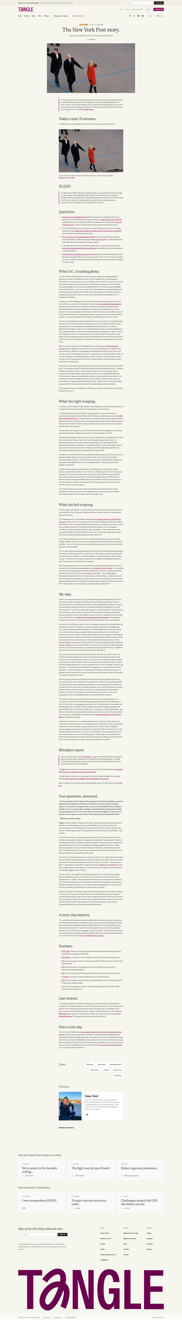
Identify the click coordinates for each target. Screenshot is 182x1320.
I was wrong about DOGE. (39, 1200)
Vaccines (77, 1208)
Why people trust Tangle (131, 1233)
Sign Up (157, 9)
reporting (112, 865)
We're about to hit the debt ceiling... (39, 1169)
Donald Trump (117, 1070)
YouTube (149, 1249)
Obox (37, 1317)
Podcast (102, 1244)
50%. (63, 980)
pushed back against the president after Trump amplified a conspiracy (97, 231)
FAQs (125, 1244)
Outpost (32, 1317)
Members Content (105, 1238)
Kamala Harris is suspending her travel (74, 217)
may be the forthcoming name (111, 1045)
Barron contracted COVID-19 (111, 220)
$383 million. (66, 957)
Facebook (150, 1244)
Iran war (126, 1208)
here (63, 645)
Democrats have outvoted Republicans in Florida (78, 237)
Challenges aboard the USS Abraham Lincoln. (139, 1202)
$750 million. (66, 951)
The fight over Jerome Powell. (90, 1168)
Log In (148, 9)
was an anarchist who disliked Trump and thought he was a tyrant (87, 779)
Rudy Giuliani (118, 1075)
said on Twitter (101, 240)
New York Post (94, 1070)
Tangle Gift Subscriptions (108, 1255)
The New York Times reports (94, 936)
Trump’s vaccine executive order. (88, 1202)
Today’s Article (104, 1233)
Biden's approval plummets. (139, 1168)
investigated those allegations (111, 304)
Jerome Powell (79, 1175)
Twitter (149, 1233)
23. (63, 987)
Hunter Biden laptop (116, 1064)
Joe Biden (106, 1070)
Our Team (126, 1249)
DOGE (23, 1208)
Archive (102, 1249)
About (126, 1228)
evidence (102, 865)
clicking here (88, 109)
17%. (63, 973)
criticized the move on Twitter (102, 568)
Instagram (150, 1238)
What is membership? (130, 1238)
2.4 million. (65, 977)
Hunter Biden (101, 1064)
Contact (126, 1255)
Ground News (86, 757)
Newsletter (92, 39)
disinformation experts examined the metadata (93, 618)
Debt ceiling (29, 1175)
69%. (63, 967)
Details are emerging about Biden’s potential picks (79, 248)
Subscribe (159, 3)
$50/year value (64, 1014)
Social (149, 1228)
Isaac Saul (100, 24)
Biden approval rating (131, 1175)
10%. (63, 961)
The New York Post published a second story (77, 254)
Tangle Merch (104, 1260)
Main (102, 1228)
